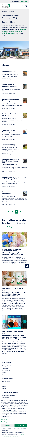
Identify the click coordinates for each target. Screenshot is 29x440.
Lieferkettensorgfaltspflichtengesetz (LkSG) (13, 432)
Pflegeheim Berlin (6, 436)
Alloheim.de (24, 1)
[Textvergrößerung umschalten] (27, 266)
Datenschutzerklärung (7, 411)
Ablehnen (7, 425)
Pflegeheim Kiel (16, 436)
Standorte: (21, 434)
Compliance (5, 430)
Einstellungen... (5, 422)
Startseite (4, 11)
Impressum (4, 419)
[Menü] (26, 6)
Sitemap (4, 434)
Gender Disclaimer (12, 434)
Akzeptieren (20, 425)
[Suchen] (22, 6)
